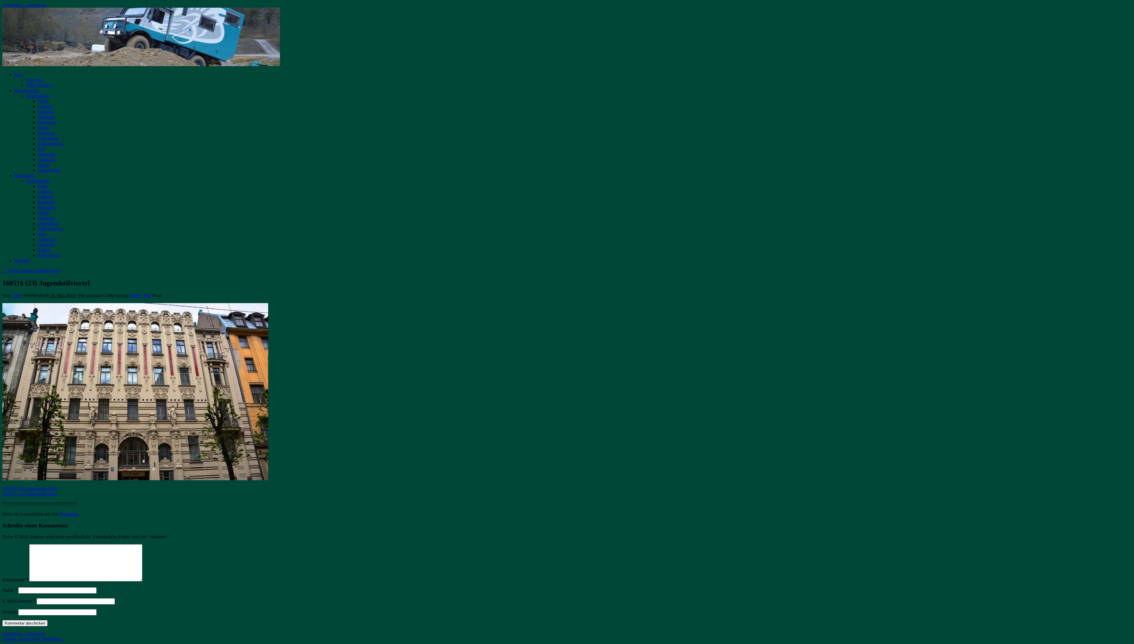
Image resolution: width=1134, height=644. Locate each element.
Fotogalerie (24, 175)
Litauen (45, 106)
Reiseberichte (26, 90)
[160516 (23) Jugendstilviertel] (135, 478)
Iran (41, 148)
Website (9, 611)
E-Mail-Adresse (18, 601)
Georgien (46, 159)
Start (18, 74)
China (43, 127)
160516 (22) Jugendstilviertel (29, 488)
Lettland (45, 111)
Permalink (69, 513)
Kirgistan (46, 132)
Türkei (44, 164)
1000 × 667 (140, 295)
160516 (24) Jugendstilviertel (29, 493)
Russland (46, 117)
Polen (43, 101)
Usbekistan (48, 138)
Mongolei (47, 122)
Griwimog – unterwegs (23, 4)
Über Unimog (39, 85)
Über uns (34, 79)
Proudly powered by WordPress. (32, 638)
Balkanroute (49, 170)
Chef (15, 295)
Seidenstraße (38, 95)
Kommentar (15, 579)
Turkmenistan (50, 143)
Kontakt (21, 260)
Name (9, 590)
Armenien (47, 154)
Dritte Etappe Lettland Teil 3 (31, 270)
